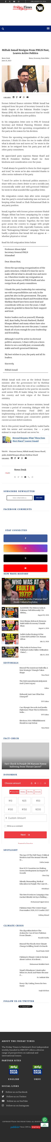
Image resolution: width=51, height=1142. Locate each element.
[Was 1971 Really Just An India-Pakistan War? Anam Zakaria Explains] (25, 591)
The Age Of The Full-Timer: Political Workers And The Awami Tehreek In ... (34, 857)
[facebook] (5, 1)
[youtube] (14, 1)
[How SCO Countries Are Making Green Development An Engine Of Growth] (10, 872)
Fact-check (11, 738)
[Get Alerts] (44, 1119)
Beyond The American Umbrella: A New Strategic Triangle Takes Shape (34, 670)
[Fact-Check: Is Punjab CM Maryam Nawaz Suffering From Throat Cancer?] (25, 756)
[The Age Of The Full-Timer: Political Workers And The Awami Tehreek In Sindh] (10, 859)
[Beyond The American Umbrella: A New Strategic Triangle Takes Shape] (10, 672)
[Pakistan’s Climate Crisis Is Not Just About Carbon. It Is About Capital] (10, 961)
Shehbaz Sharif (31, 455)
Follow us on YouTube (17, 1101)
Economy (37, 58)
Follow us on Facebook (16, 1092)
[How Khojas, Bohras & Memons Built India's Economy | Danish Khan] (10, 625)
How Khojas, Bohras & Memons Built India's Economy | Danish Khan (33, 623)
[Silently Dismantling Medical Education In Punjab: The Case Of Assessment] (10, 886)
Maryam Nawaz (15, 451)
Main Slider (45, 58)
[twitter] (10, 1)
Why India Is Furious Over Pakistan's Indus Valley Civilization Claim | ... (34, 649)
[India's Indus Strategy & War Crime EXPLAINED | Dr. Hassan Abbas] (10, 638)
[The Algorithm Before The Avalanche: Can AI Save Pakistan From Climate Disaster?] (10, 935)
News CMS (24, 1127)
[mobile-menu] (48, 28)
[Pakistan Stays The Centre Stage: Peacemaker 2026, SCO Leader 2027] (10, 912)
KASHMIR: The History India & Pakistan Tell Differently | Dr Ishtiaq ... (32, 610)
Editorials (11, 663)
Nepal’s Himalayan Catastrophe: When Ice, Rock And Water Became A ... (34, 972)
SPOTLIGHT (11, 850)
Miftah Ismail (28, 451)
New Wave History (16, 574)
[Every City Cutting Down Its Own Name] (10, 988)
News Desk (6, 58)
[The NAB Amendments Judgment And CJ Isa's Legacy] (10, 685)
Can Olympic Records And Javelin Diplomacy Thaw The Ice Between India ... (33, 709)
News (31, 58)
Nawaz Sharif (39, 451)
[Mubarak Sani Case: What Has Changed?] (10, 698)
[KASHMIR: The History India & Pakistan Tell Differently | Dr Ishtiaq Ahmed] (10, 612)
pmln (4, 455)
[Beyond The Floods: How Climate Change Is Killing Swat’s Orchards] (10, 948)
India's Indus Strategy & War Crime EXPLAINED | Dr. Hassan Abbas (33, 636)
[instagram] (18, 1)
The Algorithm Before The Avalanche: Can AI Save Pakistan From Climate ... (33, 933)
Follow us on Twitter (16, 1096)
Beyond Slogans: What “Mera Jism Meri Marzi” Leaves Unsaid (29, 439)
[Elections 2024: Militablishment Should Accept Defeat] (10, 725)
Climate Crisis (14, 925)
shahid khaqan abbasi (16, 455)
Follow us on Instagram (17, 1105)
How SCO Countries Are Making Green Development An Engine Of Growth (34, 870)
